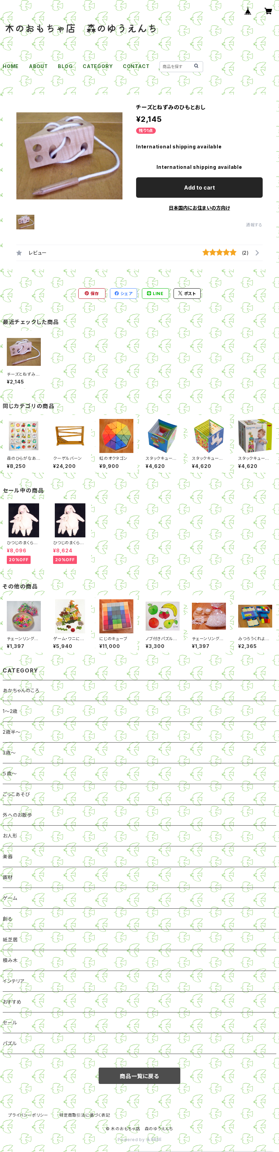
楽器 (8, 856)
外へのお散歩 (17, 815)
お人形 (10, 836)
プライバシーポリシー (28, 1115)
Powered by (132, 1139)
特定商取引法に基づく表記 (84, 1115)
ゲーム (10, 898)
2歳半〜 (12, 732)
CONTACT (136, 66)
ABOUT (38, 66)
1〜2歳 (10, 711)
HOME (11, 66)
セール (10, 1022)
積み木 (10, 960)
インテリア (14, 981)
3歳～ (9, 753)
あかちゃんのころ (21, 690)
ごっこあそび (16, 794)
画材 (8, 877)
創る (8, 919)
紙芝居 (10, 939)
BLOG (65, 66)
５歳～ (10, 773)
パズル (10, 1043)
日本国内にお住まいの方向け (199, 208)
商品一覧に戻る (139, 1076)
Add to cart (199, 187)
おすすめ (12, 1002)
